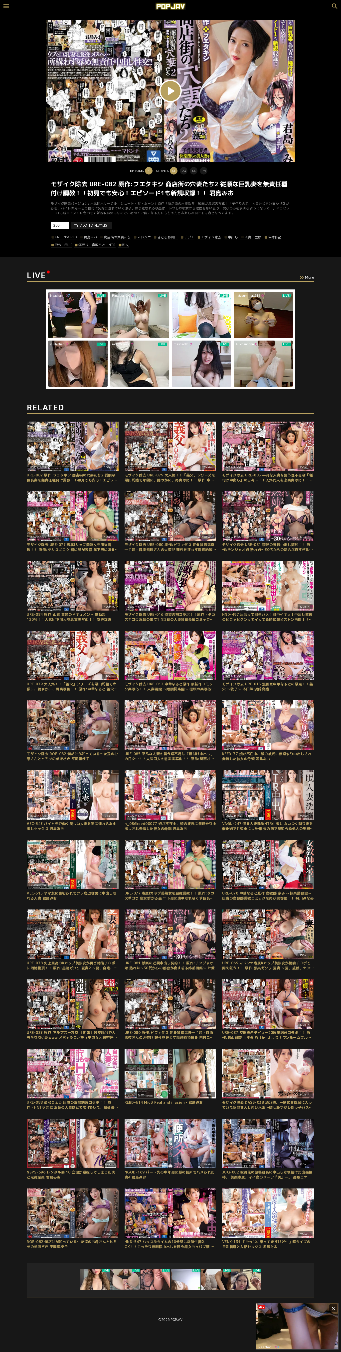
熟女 (125, 245)
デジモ (189, 237)
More (309, 277)
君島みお (90, 237)
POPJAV (176, 1319)
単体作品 (275, 237)
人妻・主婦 (253, 237)
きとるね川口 (168, 237)
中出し (233, 237)
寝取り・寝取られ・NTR (97, 245)
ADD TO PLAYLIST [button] (95, 225)
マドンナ (144, 237)
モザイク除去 (211, 237)
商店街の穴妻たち (117, 237)
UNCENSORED (66, 237)
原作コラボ (63, 245)
